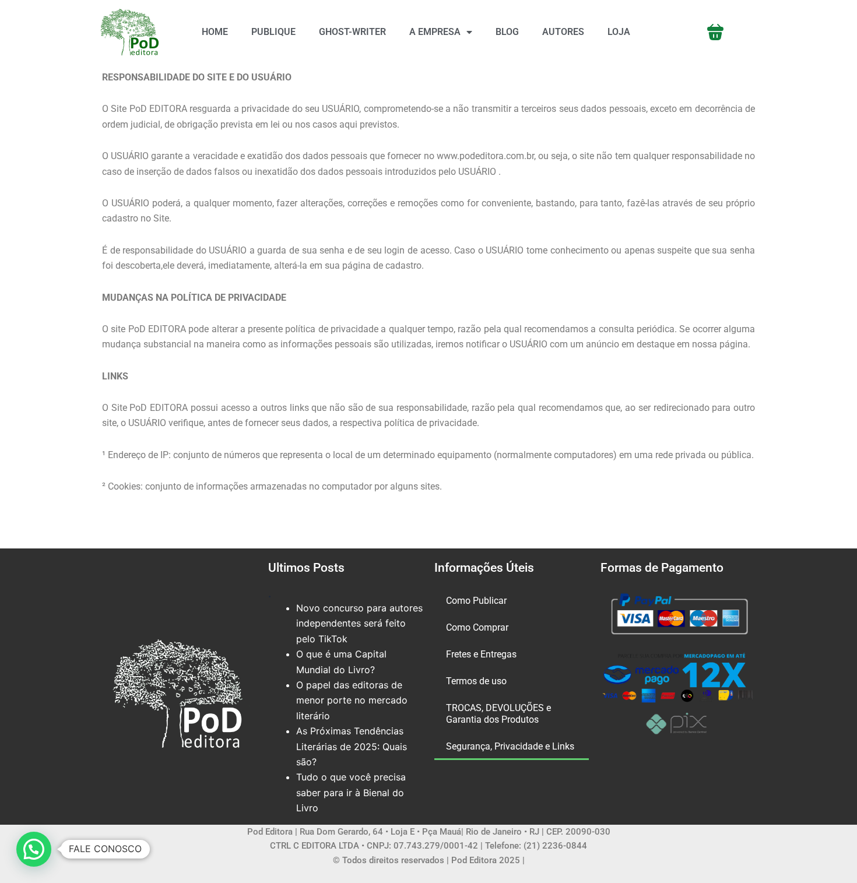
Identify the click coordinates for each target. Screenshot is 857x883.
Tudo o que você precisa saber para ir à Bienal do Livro (351, 792)
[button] (33, 849)
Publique (273, 31)
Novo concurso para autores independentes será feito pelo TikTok (359, 623)
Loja (618, 31)
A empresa (435, 31)
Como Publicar (476, 600)
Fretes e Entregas (481, 654)
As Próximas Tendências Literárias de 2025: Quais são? (351, 746)
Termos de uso (476, 681)
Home (215, 31)
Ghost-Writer (352, 31)
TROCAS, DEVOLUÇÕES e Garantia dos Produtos (498, 713)
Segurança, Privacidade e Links (510, 746)
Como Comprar (477, 627)
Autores (563, 31)
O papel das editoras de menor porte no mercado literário (352, 700)
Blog (507, 31)
